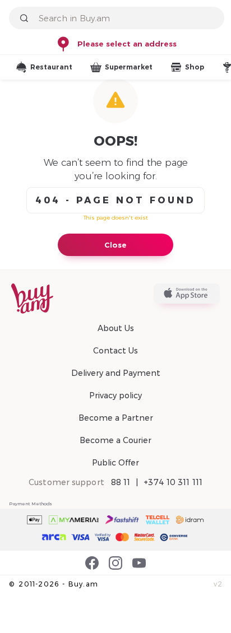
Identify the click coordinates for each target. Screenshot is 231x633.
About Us (116, 328)
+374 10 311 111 (173, 482)
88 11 (121, 482)
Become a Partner (115, 418)
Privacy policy (115, 395)
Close (115, 244)
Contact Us (115, 351)
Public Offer (115, 463)
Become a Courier (115, 440)
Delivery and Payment (115, 373)
